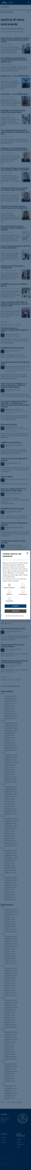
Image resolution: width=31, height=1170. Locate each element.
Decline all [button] (15, 611)
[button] (15, 616)
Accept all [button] (15, 606)
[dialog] (15, 584)
